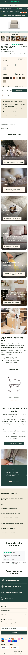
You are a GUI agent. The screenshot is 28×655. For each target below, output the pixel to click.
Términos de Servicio (18, 651)
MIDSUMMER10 (24, 12)
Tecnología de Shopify (5, 653)
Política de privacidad (18, 653)
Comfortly (6, 651)
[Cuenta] (23, 5)
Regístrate (14, 632)
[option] (14, 24)
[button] (11, 400)
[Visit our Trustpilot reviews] (14, 2)
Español (14, 647)
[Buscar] (4, 5)
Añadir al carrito (19, 90)
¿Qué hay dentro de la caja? (8, 124)
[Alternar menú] (1, 5)
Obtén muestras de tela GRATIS (14, 443)
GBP (5, 647)
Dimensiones (4, 128)
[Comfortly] (14, 6)
